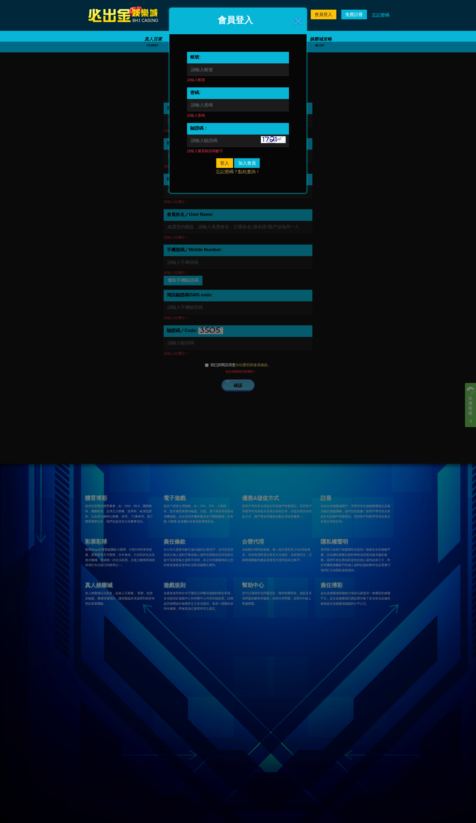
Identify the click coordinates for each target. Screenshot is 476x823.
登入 (224, 163)
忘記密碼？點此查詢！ (238, 171)
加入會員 (247, 163)
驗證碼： (199, 128)
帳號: (195, 57)
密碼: (195, 92)
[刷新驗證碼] (273, 139)
